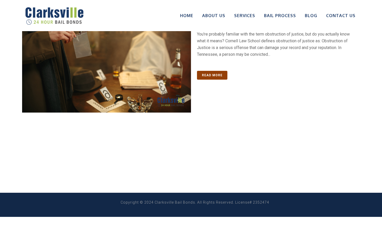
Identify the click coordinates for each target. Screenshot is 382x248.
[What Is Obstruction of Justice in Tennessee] (106, 56)
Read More (212, 75)
